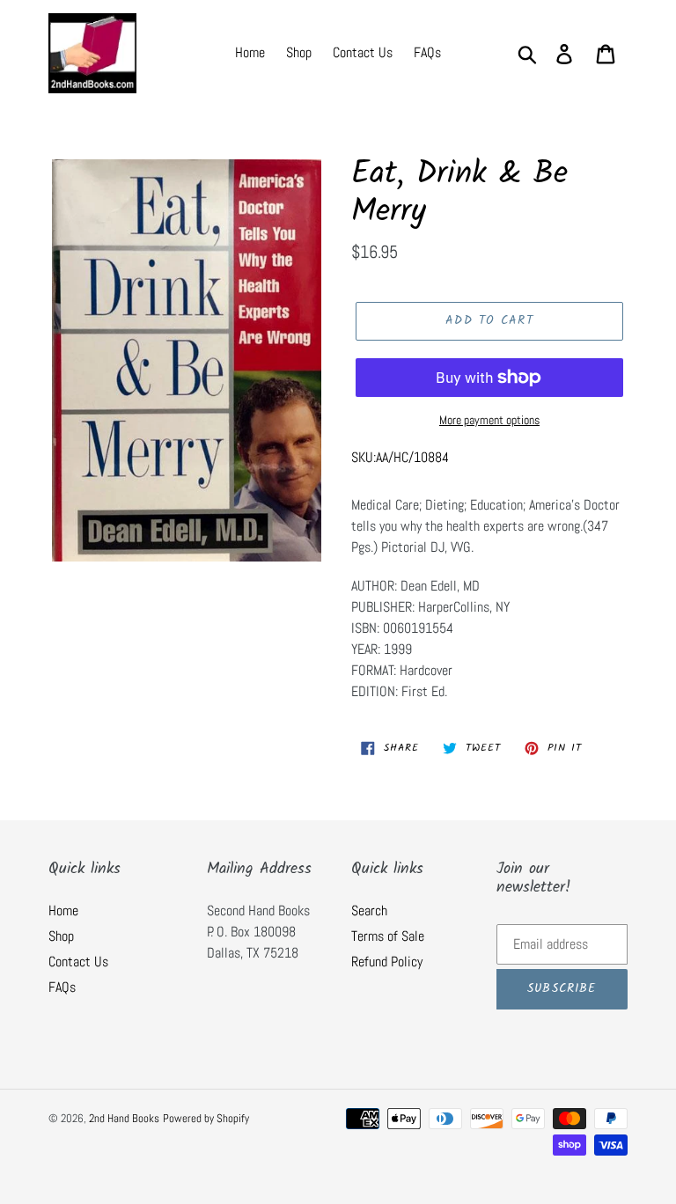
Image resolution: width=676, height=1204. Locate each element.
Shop (61, 936)
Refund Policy (386, 961)
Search (369, 910)
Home (63, 910)
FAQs (62, 987)
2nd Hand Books (124, 1118)
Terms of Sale (387, 936)
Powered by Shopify (206, 1118)
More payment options (489, 420)
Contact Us (78, 961)
